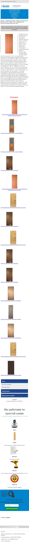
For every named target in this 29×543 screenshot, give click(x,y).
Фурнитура (14, 16)
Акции (14, 18)
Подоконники (6, 391)
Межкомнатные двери (10, 20)
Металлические (14, 10)
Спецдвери (14, 14)
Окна (3, 381)
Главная (2, 20)
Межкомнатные (14, 12)
